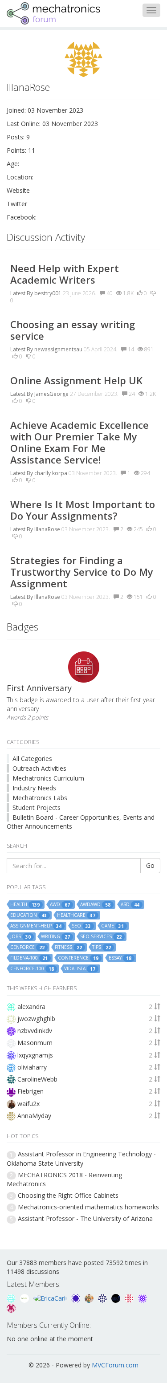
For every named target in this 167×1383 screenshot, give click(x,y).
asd (130, 904)
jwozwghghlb (36, 1018)
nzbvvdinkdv (34, 1030)
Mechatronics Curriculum (48, 778)
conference (78, 958)
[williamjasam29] (25, 1298)
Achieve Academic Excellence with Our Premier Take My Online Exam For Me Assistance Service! (79, 442)
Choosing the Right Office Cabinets (68, 1195)
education (28, 915)
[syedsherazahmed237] (90, 1298)
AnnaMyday (34, 1115)
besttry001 (47, 293)
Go (150, 865)
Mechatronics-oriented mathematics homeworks (88, 1207)
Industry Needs (34, 788)
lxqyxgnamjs (35, 1055)
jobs (20, 936)
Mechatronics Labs (39, 797)
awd (60, 904)
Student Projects (36, 807)
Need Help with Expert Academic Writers (64, 273)
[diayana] (76, 1298)
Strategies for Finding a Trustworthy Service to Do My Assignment (81, 571)
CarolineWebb (37, 1079)
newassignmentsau (58, 349)
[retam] (12, 1298)
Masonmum (35, 1042)
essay (120, 958)
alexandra (31, 1006)
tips (101, 947)
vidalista (79, 968)
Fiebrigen (30, 1091)
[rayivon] (11, 1307)
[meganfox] (103, 1298)
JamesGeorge (51, 394)
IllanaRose (47, 529)
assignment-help (35, 926)
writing (55, 936)
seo (81, 926)
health (25, 904)
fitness (68, 947)
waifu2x (28, 1103)
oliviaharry (32, 1067)
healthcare (76, 915)
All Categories (32, 758)
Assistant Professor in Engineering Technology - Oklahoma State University (81, 1158)
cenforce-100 (32, 968)
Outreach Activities (39, 768)
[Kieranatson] (142, 1298)
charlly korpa (50, 473)
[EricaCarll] (51, 1298)
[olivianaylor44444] (130, 1298)
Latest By (21, 293)
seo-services (101, 936)
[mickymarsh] (116, 1298)
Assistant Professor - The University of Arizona (85, 1218)
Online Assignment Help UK (76, 380)
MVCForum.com (115, 1365)
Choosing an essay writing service (72, 329)
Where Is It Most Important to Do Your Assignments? (82, 509)
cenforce (27, 947)
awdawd (95, 904)
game (112, 926)
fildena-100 (29, 958)
